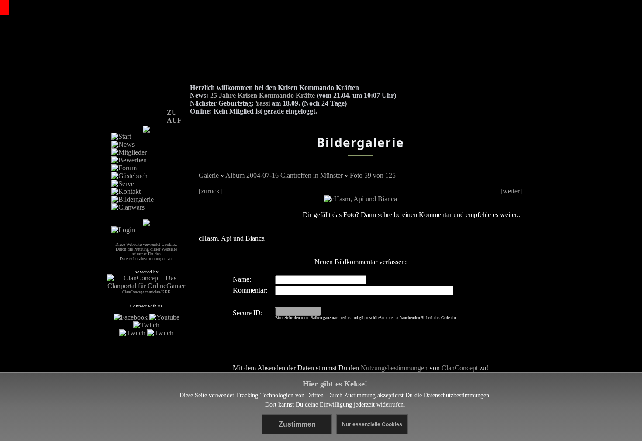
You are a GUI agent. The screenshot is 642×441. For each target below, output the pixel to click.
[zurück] (210, 191)
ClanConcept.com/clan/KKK (146, 292)
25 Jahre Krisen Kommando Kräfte (262, 95)
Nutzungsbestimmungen (394, 368)
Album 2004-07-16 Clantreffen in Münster (284, 175)
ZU (172, 112)
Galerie (209, 175)
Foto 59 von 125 (373, 175)
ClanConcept (460, 368)
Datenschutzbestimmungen (456, 395)
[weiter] (511, 191)
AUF (174, 120)
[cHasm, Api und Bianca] (360, 199)
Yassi (262, 103)
